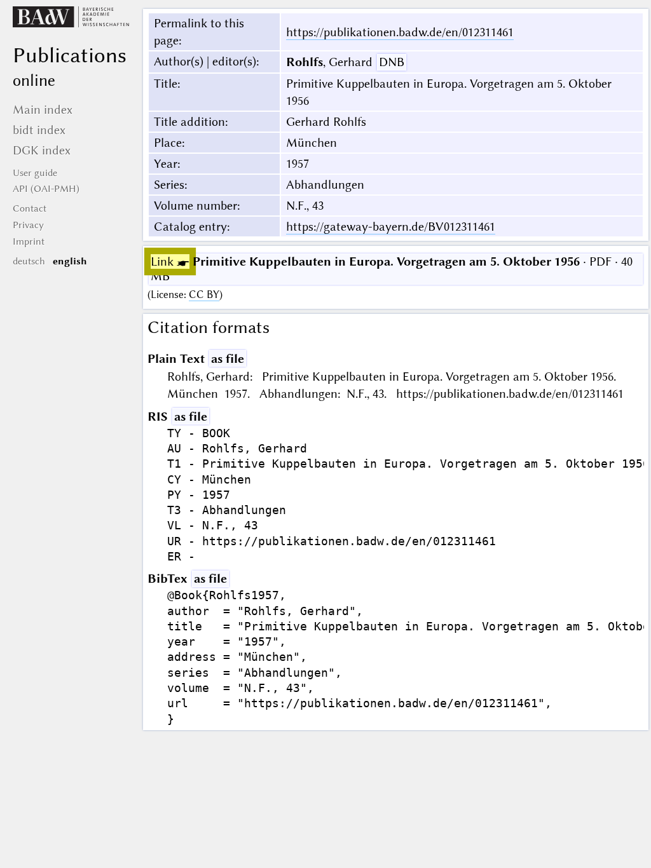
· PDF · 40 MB (392, 268)
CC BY (204, 294)
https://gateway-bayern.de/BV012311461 (390, 226)
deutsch (29, 261)
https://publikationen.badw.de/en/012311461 (400, 32)
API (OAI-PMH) (46, 188)
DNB (391, 62)
